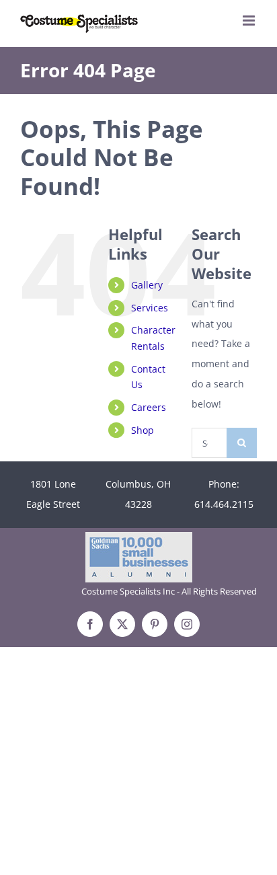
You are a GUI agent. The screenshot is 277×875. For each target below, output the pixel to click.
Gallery (147, 284)
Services (149, 307)
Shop (142, 430)
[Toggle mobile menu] (250, 20)
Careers (148, 407)
